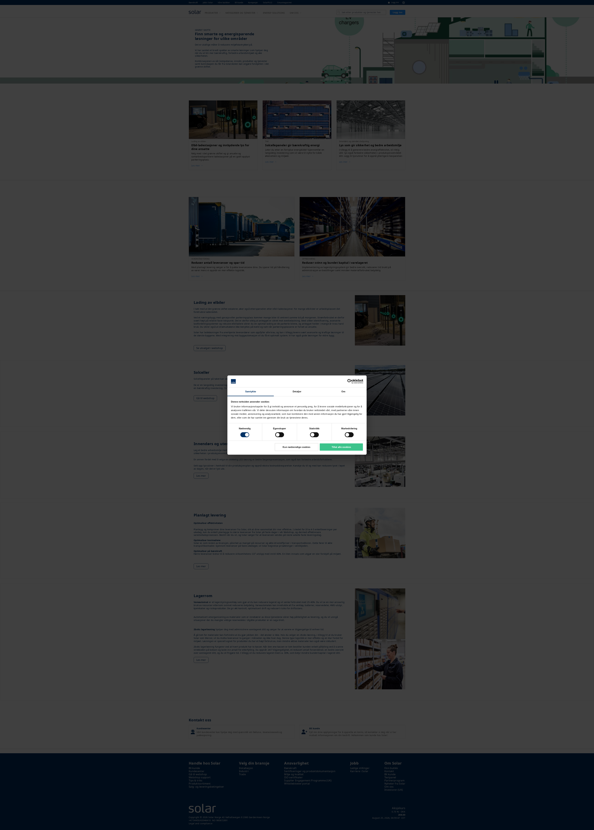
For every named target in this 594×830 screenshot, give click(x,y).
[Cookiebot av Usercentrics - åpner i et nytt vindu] (349, 381)
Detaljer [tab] (297, 391)
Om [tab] (343, 391)
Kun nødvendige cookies (296, 447)
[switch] (279, 434)
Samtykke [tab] (250, 391)
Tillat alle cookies (341, 447)
